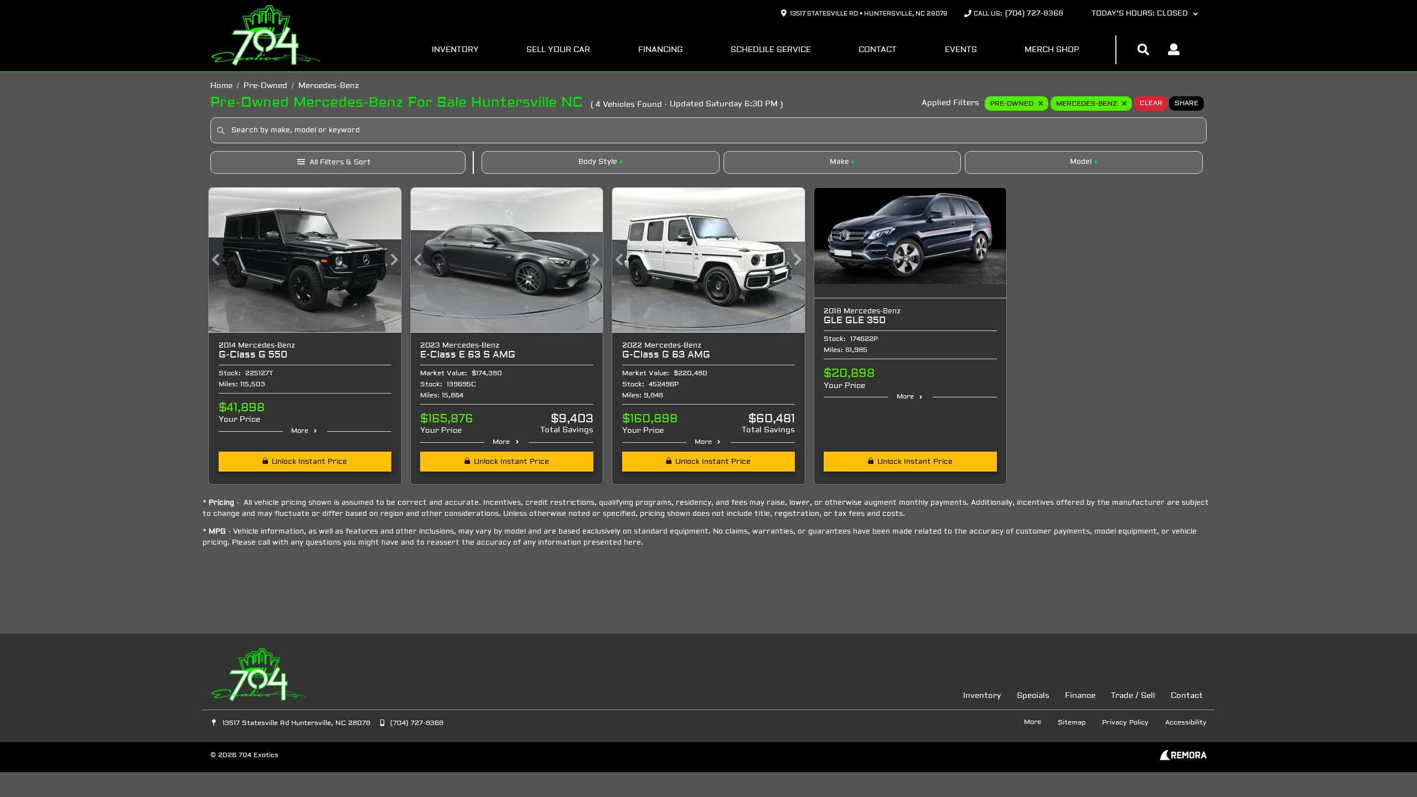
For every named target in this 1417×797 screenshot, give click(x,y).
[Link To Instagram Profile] (345, 695)
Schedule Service (771, 50)
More (299, 431)
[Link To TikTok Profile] (365, 695)
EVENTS (961, 50)
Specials (1033, 696)
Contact (878, 50)
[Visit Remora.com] (1183, 758)
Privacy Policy (1125, 723)
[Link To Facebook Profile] (325, 695)
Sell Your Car (558, 50)
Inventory (455, 50)
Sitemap (1071, 723)
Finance (1080, 696)
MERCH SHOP (1052, 50)
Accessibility (1186, 723)
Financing (660, 50)
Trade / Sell (1133, 696)
